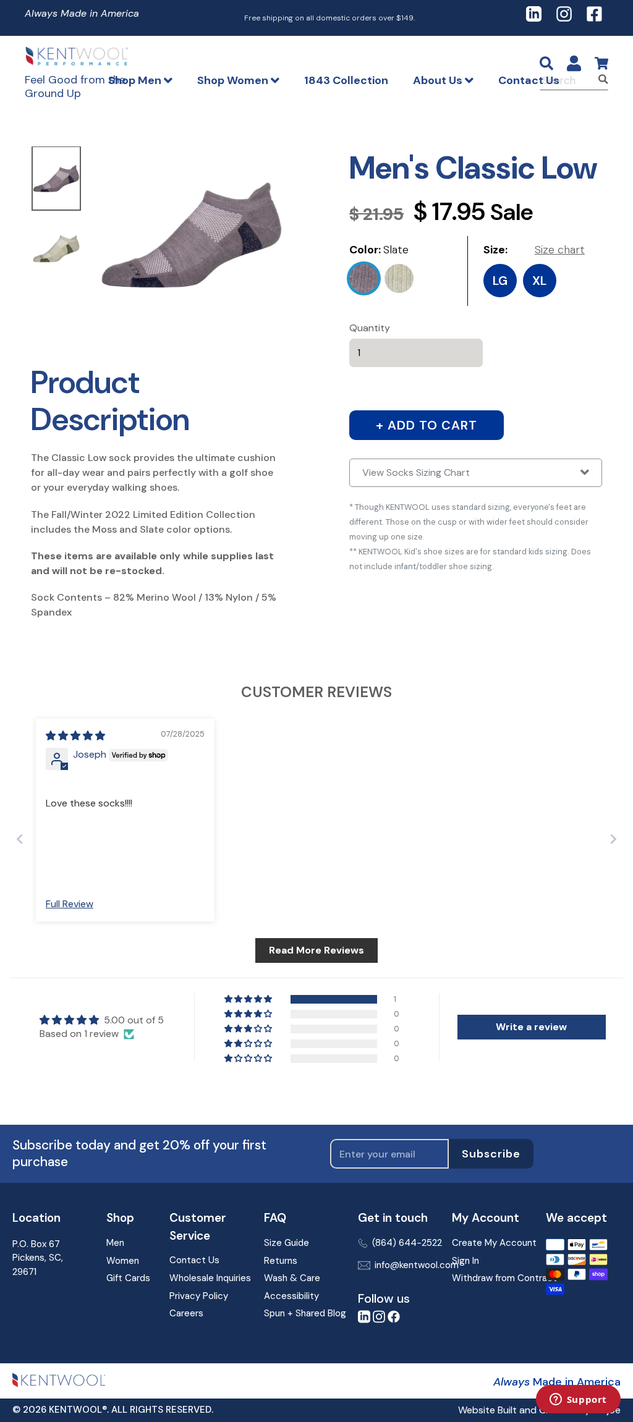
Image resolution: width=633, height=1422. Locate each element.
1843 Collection (346, 80)
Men (115, 1243)
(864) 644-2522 (402, 1243)
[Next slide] (613, 839)
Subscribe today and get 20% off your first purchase (139, 1153)
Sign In (465, 1261)
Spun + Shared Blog (301, 1313)
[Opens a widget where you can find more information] (578, 1400)
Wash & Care (292, 1278)
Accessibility (291, 1296)
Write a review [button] (531, 1026)
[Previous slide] (20, 839)
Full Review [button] (69, 903)
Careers (186, 1313)
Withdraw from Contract (489, 1278)
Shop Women (234, 80)
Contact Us (528, 80)
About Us (439, 80)
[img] (75, 735)
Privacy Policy (198, 1296)
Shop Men (136, 80)
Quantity (369, 327)
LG (500, 281)
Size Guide (286, 1243)
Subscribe (491, 1153)
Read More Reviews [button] (316, 950)
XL (539, 281)
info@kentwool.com (404, 1265)
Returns (280, 1261)
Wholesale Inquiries (206, 1278)
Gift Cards (128, 1278)
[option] (56, 179)
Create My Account (489, 1243)
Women (122, 1261)
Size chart (560, 249)
